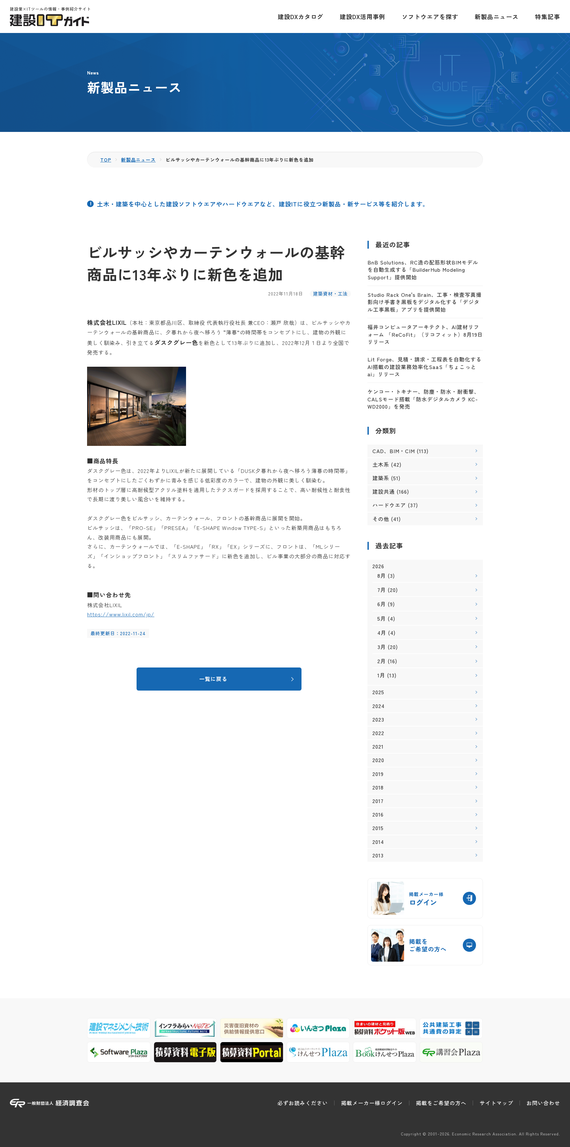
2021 (378, 746)
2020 (378, 760)
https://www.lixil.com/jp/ (120, 614)
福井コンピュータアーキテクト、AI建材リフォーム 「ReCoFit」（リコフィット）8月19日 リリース (425, 334)
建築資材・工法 (330, 293)
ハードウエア (389, 505)
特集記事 (547, 16)
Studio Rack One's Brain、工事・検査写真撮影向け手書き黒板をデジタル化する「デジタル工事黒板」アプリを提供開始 (424, 302)
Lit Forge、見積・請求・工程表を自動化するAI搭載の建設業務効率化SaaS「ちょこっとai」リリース (424, 366)
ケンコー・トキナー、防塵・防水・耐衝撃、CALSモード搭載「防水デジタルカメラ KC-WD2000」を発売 (423, 399)
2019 (378, 774)
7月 (381, 590)
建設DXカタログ (300, 16)
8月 (381, 575)
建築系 (380, 478)
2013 (378, 855)
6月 (381, 604)
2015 (378, 828)
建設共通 (383, 491)
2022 (378, 733)
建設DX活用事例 (362, 16)
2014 (378, 842)
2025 (378, 692)
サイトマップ (496, 1103)
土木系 (380, 464)
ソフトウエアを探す (430, 16)
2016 (378, 814)
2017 (378, 801)
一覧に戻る (213, 679)
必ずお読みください (302, 1103)
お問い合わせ (543, 1103)
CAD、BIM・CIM (393, 451)
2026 (378, 566)
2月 (381, 661)
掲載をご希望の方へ (441, 1103)
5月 (381, 618)
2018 (378, 787)
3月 (381, 647)
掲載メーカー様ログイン (372, 1103)
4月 (381, 632)
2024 (378, 706)
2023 (378, 719)
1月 (381, 675)
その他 (380, 519)
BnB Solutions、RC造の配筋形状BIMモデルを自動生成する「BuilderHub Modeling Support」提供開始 (422, 269)
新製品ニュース (497, 16)
